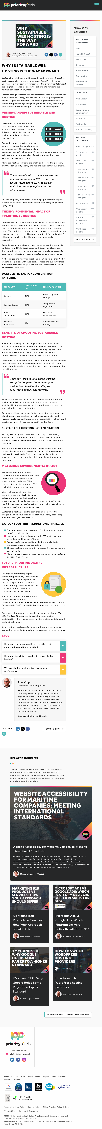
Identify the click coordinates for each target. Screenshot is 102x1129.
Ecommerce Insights (85, 153)
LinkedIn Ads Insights (86, 179)
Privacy (68, 1107)
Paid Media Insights (85, 162)
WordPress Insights (85, 230)
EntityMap (33, 1111)
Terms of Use (9, 1111)
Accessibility (9, 1107)
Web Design (81, 98)
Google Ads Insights (86, 171)
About (30, 1076)
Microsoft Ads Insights (86, 196)
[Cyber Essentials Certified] (18, 1086)
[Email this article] (4, 734)
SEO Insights (85, 203)
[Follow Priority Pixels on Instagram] (24, 1060)
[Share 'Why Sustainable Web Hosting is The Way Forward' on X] (23, 729)
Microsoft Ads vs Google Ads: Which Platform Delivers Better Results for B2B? (72, 922)
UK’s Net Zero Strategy (13, 615)
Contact (16, 1079)
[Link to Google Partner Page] (9, 1086)
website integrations (11, 261)
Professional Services (81, 83)
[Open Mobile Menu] (96, 5)
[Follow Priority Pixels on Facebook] (18, 1060)
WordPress (81, 104)
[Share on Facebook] (56, 55)
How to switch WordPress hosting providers (68, 982)
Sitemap (22, 1111)
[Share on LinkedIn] (46, 55)
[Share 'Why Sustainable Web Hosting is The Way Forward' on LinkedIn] (18, 729)
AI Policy (21, 1107)
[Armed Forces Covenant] (8, 1097)
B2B (78, 48)
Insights (46, 1076)
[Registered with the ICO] (28, 1086)
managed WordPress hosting (45, 80)
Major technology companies (29, 602)
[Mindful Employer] (64, 1086)
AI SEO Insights (85, 146)
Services (14, 1076)
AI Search (80, 118)
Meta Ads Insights (86, 188)
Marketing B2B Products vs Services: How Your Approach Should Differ (28, 922)
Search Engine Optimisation (82, 111)
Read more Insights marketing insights (68, 1014)
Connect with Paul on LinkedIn (32, 715)
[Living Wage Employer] (50, 1086)
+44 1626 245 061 (19, 1050)
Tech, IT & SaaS (83, 53)
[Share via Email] (60, 55)
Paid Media (81, 123)
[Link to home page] (18, 1039)
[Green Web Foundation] (22, 1097)
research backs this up (12, 418)
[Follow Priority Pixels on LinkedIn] (12, 1060)
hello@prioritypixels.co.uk (19, 1053)
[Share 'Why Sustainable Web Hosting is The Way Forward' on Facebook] (28, 729)
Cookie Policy (33, 1107)
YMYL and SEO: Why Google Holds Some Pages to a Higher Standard (28, 984)
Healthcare (81, 59)
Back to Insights (55, 729)
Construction (82, 75)
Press (53, 1076)
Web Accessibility (84, 129)
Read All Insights (85, 240)
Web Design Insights (85, 210)
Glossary (62, 1076)
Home (6, 1076)
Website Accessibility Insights (85, 220)
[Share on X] (51, 55)
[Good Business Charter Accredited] (39, 1086)
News (37, 1076)
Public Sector (82, 70)
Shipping (80, 64)
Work (23, 1076)
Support (7, 1079)
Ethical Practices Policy (52, 1107)
